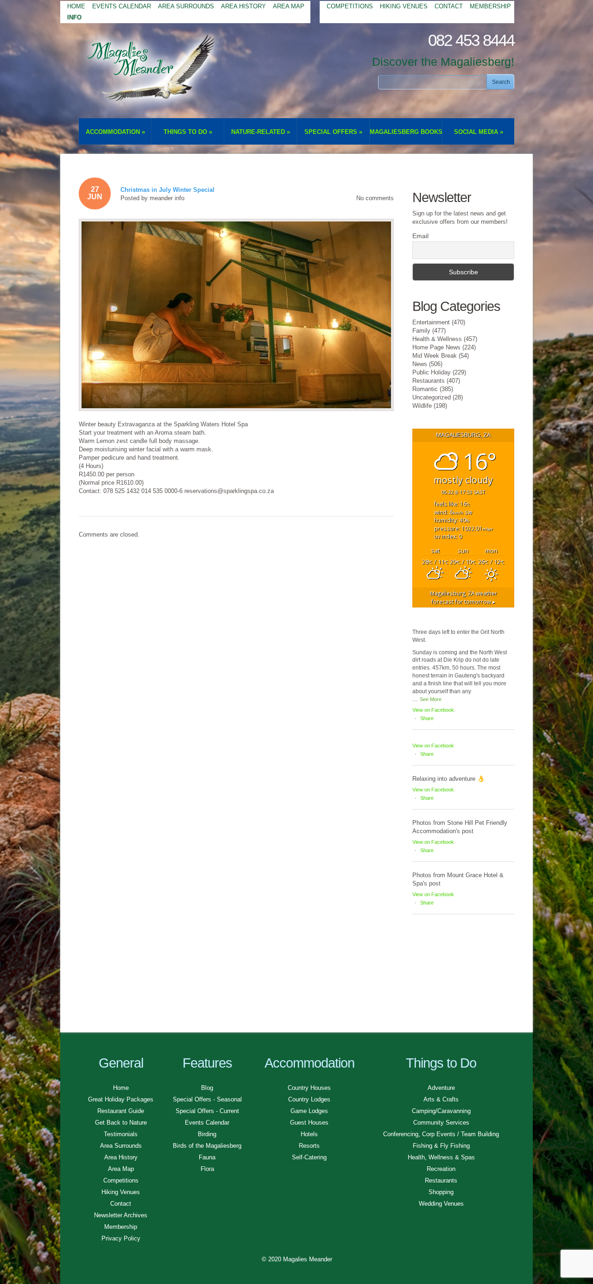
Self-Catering (309, 1157)
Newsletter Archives (120, 1215)
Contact (449, 6)
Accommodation (115, 131)
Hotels (309, 1134)
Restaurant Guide (120, 1110)
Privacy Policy (120, 1238)
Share (427, 718)
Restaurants (428, 380)
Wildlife (422, 405)
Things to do (188, 131)
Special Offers (333, 131)
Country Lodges (309, 1099)
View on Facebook (433, 710)
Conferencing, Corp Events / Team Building (441, 1134)
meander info (167, 198)
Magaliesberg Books (406, 131)
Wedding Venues (441, 1203)
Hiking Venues (404, 6)
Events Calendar (121, 6)
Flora (207, 1168)
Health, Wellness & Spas (441, 1157)
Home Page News (436, 347)
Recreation (441, 1168)
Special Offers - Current (207, 1110)
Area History (243, 6)
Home (76, 6)
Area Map (288, 6)
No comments (375, 198)
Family (421, 330)
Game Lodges (309, 1110)
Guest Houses (309, 1122)
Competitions (350, 6)
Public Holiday (431, 372)
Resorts (309, 1145)
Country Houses (309, 1087)
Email (420, 236)
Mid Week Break (434, 355)
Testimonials (121, 1134)
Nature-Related (260, 131)
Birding (207, 1134)
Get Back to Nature (121, 1122)
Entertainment (431, 322)
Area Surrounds (186, 6)
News (419, 364)
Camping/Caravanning (441, 1110)
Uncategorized (431, 397)
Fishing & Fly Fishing (441, 1145)
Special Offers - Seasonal (207, 1099)
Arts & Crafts (441, 1099)
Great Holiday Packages (120, 1099)
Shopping (441, 1192)
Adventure (441, 1087)
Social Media (478, 131)
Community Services (441, 1122)
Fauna (207, 1157)
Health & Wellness (437, 338)
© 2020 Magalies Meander (297, 1259)
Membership (490, 6)
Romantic (425, 389)
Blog (207, 1087)
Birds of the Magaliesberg (207, 1145)
